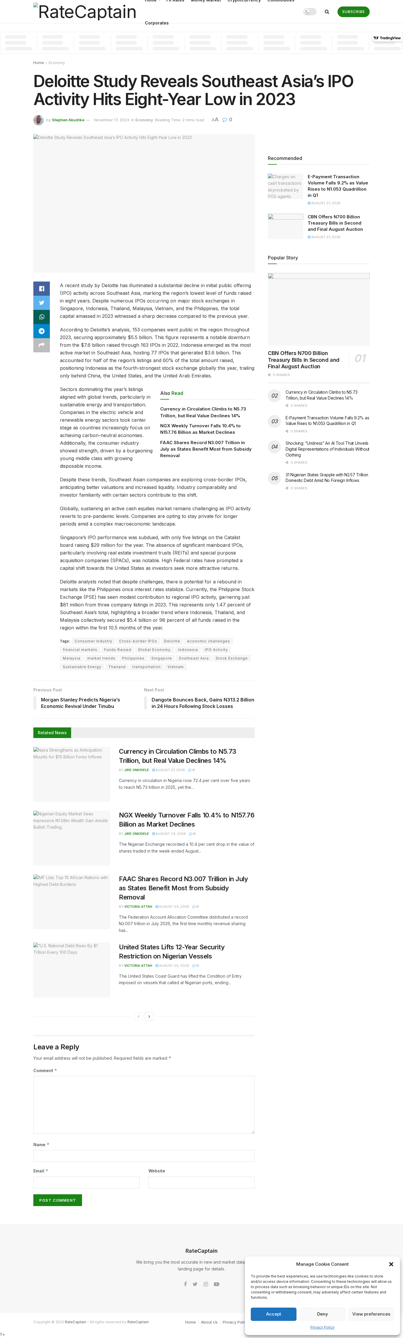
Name (41, 1144)
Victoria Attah (138, 906)
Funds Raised (117, 649)
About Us (209, 1322)
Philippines (133, 658)
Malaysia (72, 658)
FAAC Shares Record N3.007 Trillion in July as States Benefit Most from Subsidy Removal (206, 449)
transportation (146, 667)
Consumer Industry (93, 641)
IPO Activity (216, 649)
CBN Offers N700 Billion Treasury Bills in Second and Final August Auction (335, 223)
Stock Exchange (232, 658)
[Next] (149, 1016)
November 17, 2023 (111, 119)
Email (40, 1171)
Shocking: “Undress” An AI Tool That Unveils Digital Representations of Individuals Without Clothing (327, 449)
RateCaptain (75, 1322)
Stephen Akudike (68, 119)
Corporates (157, 22)
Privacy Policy (322, 1327)
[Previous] (138, 1016)
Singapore (161, 658)
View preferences (371, 1314)
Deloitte (172, 641)
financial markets (80, 649)
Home (38, 62)
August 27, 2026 (170, 770)
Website (156, 1170)
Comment (45, 1070)
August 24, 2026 (170, 834)
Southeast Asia (194, 658)
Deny (322, 1314)
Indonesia (188, 649)
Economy (57, 62)
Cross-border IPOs (138, 641)
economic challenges (208, 641)
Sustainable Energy (82, 667)
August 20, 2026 (173, 966)
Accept (273, 1314)
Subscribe (353, 11)
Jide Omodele (136, 770)
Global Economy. (154, 649)
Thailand (117, 667)
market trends (101, 658)
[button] (391, 1264)
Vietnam (176, 667)
